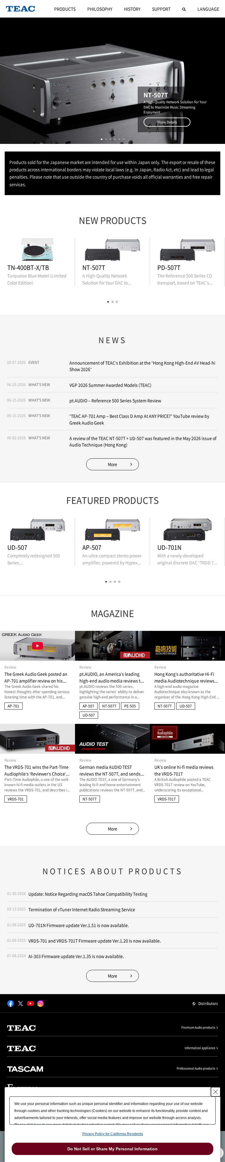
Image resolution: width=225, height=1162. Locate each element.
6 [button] (123, 139)
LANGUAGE (208, 9)
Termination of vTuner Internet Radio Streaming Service (81, 909)
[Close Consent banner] (215, 1091)
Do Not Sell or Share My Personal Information (112, 1148)
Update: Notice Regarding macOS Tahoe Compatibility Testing (87, 894)
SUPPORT (161, 9)
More (112, 464)
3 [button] (110, 139)
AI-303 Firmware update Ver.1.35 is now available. (76, 956)
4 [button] (115, 139)
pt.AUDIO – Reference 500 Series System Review (115, 400)
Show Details (167, 122)
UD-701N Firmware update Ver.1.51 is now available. (78, 925)
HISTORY (132, 9)
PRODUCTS (65, 9)
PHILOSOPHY (99, 9)
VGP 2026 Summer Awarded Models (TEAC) (110, 385)
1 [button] (101, 139)
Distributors (208, 1003)
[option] (112, 81)
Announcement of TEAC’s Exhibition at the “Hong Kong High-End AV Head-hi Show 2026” (142, 366)
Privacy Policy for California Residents (112, 1134)
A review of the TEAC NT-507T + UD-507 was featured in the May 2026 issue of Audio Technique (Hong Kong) (143, 441)
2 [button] (106, 139)
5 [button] (119, 139)
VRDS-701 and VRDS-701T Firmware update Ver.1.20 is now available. (94, 941)
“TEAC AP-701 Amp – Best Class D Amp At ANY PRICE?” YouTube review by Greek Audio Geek (139, 419)
